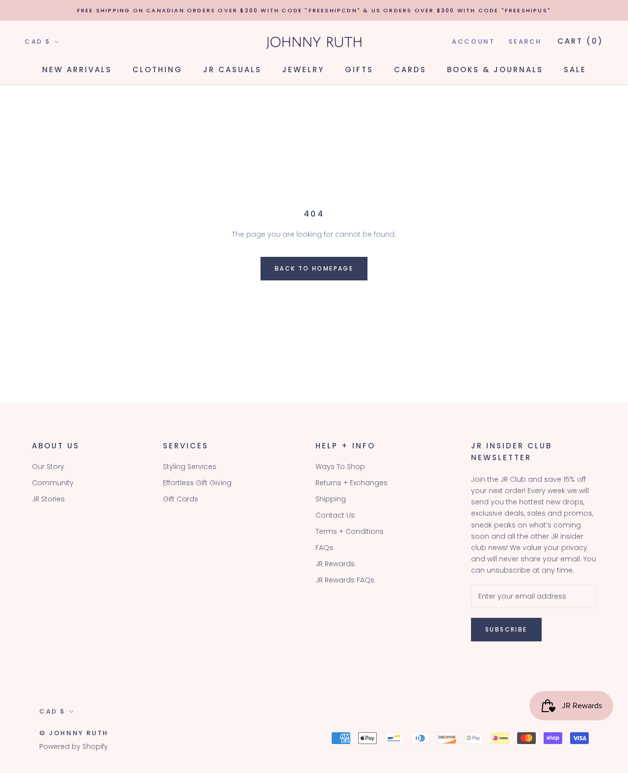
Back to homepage (314, 268)
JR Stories (48, 499)
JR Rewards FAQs (344, 580)
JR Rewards (335, 564)
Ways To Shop (340, 466)
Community (53, 483)
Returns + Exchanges (351, 483)
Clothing (157, 69)
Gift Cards (180, 499)
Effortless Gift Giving (197, 483)
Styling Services (189, 466)
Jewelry (303, 69)
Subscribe (506, 629)
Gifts (359, 69)
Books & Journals (495, 69)
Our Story (48, 466)
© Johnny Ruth (73, 733)
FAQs (324, 547)
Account (473, 41)
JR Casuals (232, 69)
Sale (575, 69)
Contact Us (335, 515)
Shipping (330, 499)
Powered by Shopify (73, 746)
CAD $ (38, 41)
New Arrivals (77, 69)
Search (525, 41)
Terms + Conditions (349, 531)
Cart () (580, 41)
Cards (410, 69)
